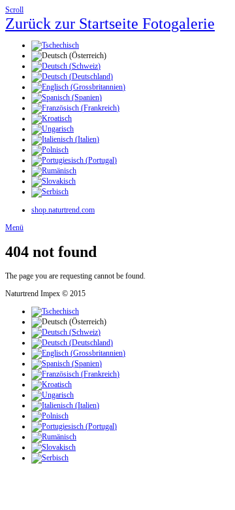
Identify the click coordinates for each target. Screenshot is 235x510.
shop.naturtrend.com (63, 209)
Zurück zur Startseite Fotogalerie (110, 23)
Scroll (14, 9)
